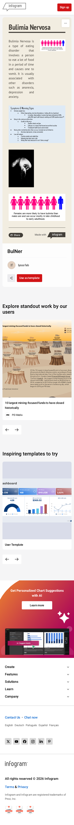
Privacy (23, 787)
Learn (9, 689)
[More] (65, 23)
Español (43, 725)
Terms (9, 787)
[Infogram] (14, 7)
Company (11, 696)
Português (31, 725)
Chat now (31, 717)
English (9, 725)
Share (17, 235)
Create (9, 667)
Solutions (11, 682)
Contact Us (12, 717)
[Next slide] (17, 430)
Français (54, 725)
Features (11, 674)
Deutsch (19, 725)
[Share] (11, 278)
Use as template (29, 278)
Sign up (64, 7)
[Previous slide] (7, 430)
